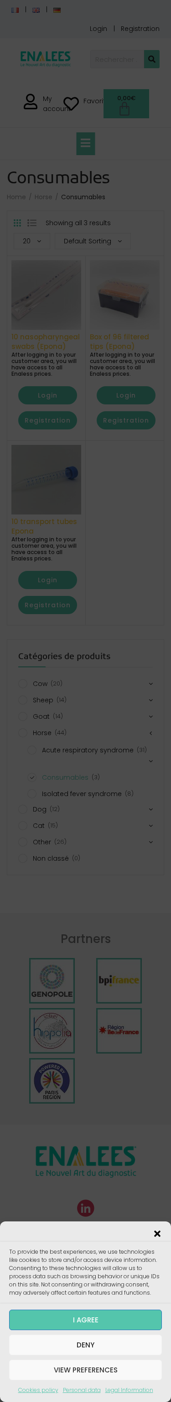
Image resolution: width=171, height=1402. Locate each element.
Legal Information (129, 1390)
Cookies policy (38, 1390)
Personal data (82, 1390)
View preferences (86, 1370)
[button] (157, 1232)
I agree (85, 1320)
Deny (85, 1345)
